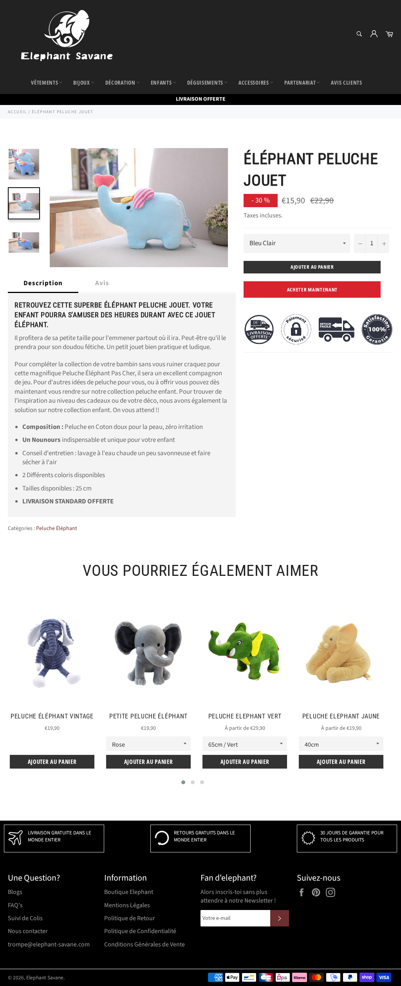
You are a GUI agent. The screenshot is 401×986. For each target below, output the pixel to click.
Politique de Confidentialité (140, 931)
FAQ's (15, 905)
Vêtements (44, 82)
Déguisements (205, 82)
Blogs (15, 892)
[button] (183, 782)
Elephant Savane (44, 977)
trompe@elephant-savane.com (49, 944)
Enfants (161, 82)
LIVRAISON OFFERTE (201, 99)
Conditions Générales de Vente (144, 944)
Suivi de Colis (25, 918)
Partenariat (300, 82)
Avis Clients (346, 82)
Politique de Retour (129, 918)
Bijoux (81, 82)
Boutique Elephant (128, 892)
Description (43, 283)
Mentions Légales (127, 905)
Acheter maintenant (312, 289)
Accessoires (253, 82)
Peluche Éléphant (56, 528)
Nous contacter (28, 931)
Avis (102, 283)
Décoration (120, 82)
